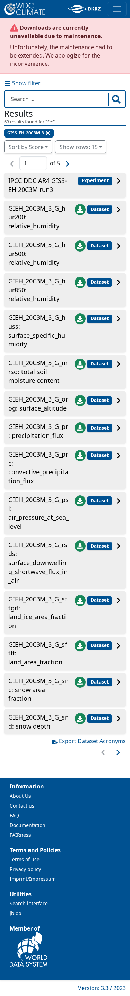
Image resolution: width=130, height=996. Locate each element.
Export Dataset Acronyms (92, 741)
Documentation (27, 825)
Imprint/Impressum (33, 878)
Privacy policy (25, 869)
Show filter (26, 83)
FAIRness (20, 834)
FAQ (14, 815)
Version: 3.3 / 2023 (102, 988)
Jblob (15, 913)
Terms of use (25, 859)
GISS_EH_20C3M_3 (25, 133)
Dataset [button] (99, 209)
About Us (20, 796)
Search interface (29, 903)
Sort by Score (26, 147)
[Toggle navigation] (117, 9)
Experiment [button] (95, 180)
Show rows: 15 (79, 147)
